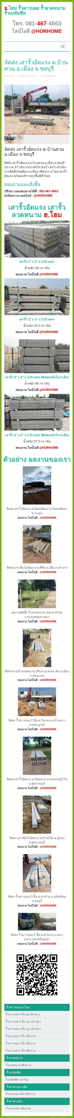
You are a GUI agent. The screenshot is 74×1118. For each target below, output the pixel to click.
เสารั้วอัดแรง (48, 75)
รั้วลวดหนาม (14, 1058)
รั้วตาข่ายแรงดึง (16, 1087)
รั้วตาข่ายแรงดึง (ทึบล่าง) (20, 1093)
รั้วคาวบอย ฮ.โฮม (18, 1007)
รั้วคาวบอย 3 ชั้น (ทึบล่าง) (21, 1036)
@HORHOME (43, 195)
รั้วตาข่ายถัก (14, 1101)
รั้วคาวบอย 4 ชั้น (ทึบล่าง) (21, 1043)
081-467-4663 (48, 191)
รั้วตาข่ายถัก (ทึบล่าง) (18, 1108)
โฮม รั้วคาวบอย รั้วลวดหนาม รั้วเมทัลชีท (34, 11)
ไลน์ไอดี (37, 31)
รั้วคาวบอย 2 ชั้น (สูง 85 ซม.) (23, 1014)
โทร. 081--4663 (37, 23)
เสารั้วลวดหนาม (27, 75)
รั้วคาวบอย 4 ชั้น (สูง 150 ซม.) (23, 1028)
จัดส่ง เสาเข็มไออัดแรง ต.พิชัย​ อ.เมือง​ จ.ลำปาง (36, 567)
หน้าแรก (9, 75)
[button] (37, 974)
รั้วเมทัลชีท (13, 1072)
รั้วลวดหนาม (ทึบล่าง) (18, 1065)
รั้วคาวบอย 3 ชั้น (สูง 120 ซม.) (23, 1021)
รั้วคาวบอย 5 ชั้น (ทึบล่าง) (21, 1050)
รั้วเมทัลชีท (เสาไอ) (17, 1079)
